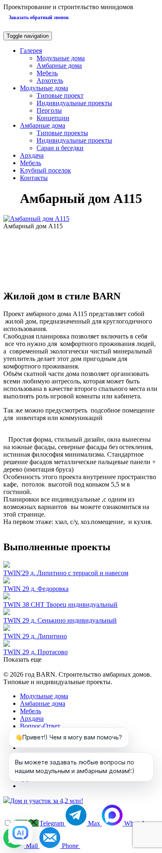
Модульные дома (61, 58)
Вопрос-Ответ (40, 725)
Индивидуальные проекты (74, 102)
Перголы (49, 110)
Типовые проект (60, 95)
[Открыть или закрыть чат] (20, 833)
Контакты (34, 177)
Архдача (32, 155)
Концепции (53, 117)
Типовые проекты (62, 132)
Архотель (50, 80)
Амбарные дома (59, 65)
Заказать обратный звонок (39, 17)
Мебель (47, 73)
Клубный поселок (45, 170)
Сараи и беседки (60, 147)
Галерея (31, 50)
